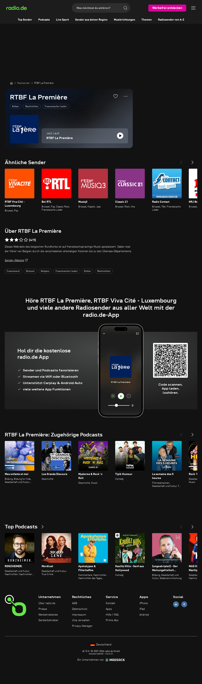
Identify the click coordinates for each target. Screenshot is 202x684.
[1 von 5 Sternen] (7, 239)
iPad (142, 609)
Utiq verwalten (81, 620)
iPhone (143, 603)
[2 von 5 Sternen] (11, 239)
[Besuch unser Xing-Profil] (184, 604)
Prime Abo (112, 620)
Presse (42, 609)
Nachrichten (31, 106)
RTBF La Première (59, 138)
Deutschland (103, 644)
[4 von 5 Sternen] (21, 239)
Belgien (45, 271)
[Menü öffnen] (193, 8)
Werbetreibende (48, 614)
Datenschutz (79, 609)
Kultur (15, 106)
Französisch (13, 271)
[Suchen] (125, 8)
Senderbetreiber (48, 620)
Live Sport (62, 19)
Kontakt (110, 603)
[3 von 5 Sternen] (16, 239)
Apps (109, 609)
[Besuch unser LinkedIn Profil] (176, 604)
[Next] (192, 161)
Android (144, 614)
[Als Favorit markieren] (115, 96)
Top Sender (25, 19)
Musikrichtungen (124, 19)
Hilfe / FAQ (112, 614)
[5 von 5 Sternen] (25, 239)
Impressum (79, 614)
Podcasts (44, 19)
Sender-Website (14, 260)
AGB (74, 603)
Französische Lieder (56, 106)
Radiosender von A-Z (171, 19)
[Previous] (181, 161)
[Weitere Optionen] (125, 96)
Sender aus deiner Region (91, 19)
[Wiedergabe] (120, 135)
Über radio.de (46, 603)
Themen (146, 19)
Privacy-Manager (82, 626)
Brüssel (30, 271)
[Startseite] (11, 83)
